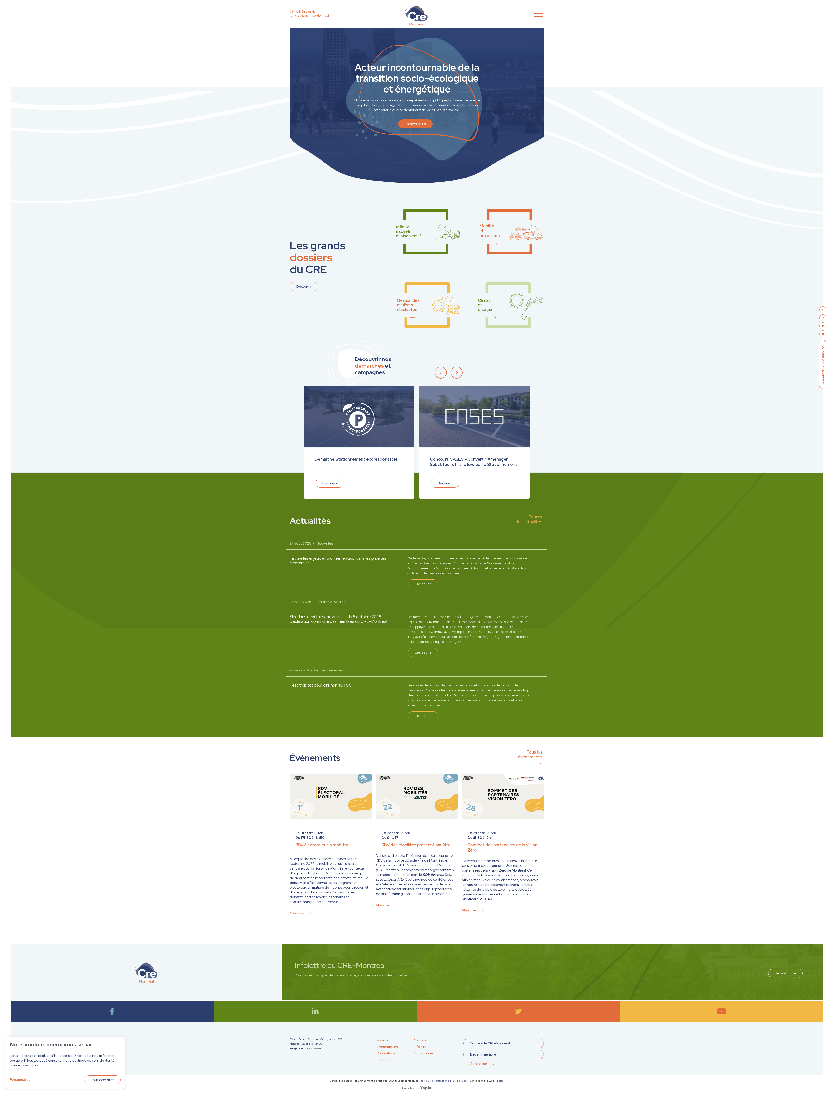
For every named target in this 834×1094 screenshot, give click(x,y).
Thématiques (387, 1046)
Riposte (499, 1080)
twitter (518, 1011)
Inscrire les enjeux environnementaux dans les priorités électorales (338, 561)
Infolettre (421, 1046)
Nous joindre (423, 1053)
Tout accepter (102, 1079)
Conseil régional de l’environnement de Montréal (309, 13)
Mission (382, 1040)
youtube (721, 1011)
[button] (442, 372)
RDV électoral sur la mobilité (321, 845)
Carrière (420, 1040)
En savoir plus (415, 123)
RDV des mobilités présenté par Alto (416, 845)
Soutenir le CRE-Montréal (823, 364)
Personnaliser (21, 1079)
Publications (386, 1053)
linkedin (315, 1011)
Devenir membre (483, 1054)
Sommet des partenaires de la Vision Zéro (503, 847)
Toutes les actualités (529, 519)
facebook (112, 1011)
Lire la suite (423, 584)
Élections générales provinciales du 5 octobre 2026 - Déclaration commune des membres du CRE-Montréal (338, 619)
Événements (386, 1059)
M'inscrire (297, 913)
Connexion (478, 1063)
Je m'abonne (785, 973)
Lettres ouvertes (330, 601)
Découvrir (303, 286)
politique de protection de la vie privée (443, 1080)
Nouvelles (324, 543)
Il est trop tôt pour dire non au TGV (321, 685)
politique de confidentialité (93, 1060)
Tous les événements (530, 754)
